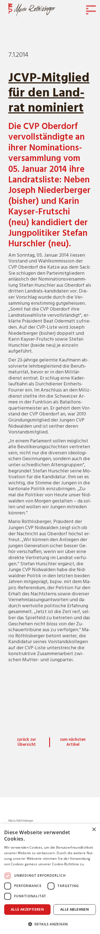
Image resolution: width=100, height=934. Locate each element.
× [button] (94, 830)
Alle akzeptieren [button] (27, 909)
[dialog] (50, 879)
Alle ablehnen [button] (74, 909)
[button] (50, 924)
